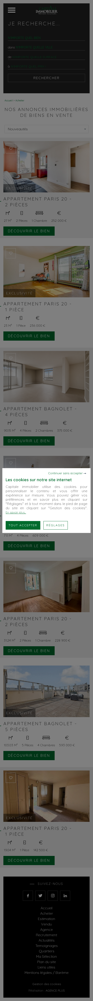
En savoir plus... (16, 512)
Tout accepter (23, 525)
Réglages (55, 525)
